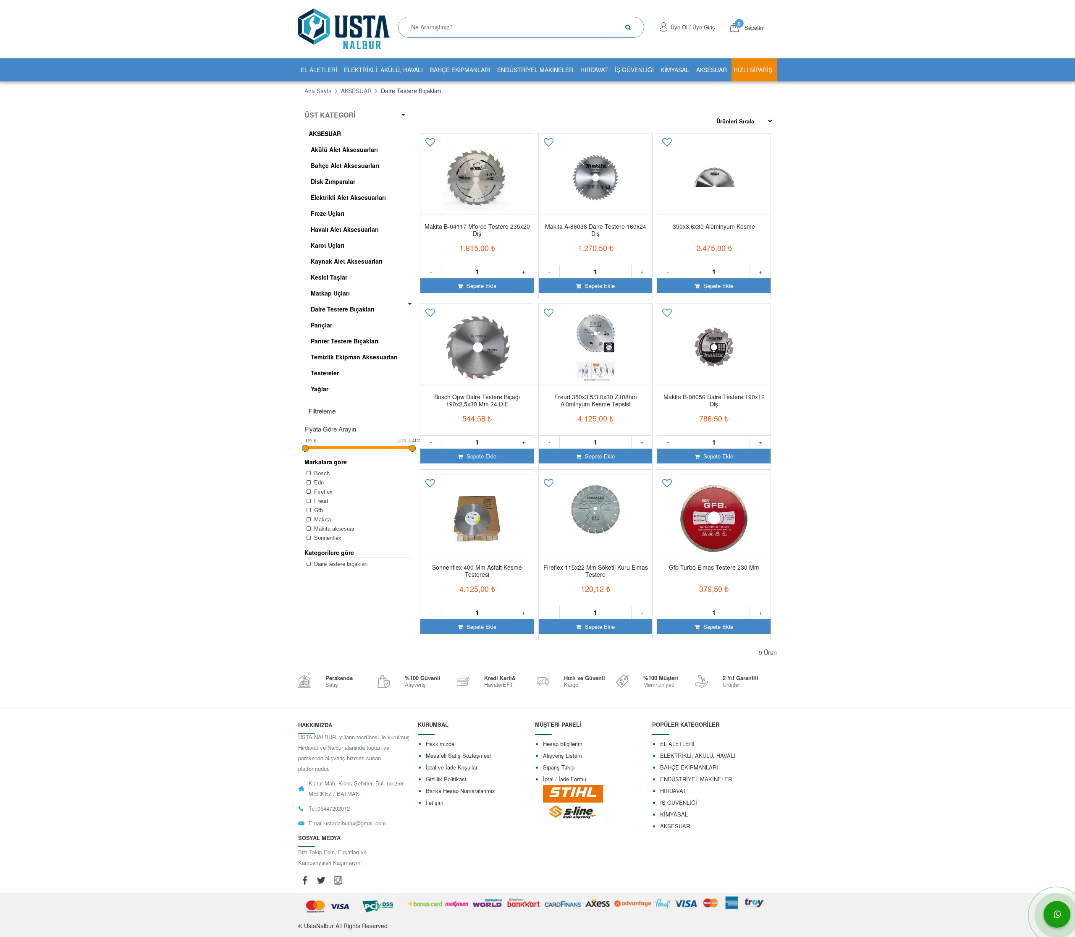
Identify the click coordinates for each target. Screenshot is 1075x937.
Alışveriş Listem (562, 755)
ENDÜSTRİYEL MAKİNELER (535, 69)
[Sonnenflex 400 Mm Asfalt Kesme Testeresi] (477, 518)
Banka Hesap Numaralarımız (460, 791)
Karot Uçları (327, 245)
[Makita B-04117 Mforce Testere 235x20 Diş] (477, 178)
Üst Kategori (329, 115)
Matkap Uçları (330, 293)
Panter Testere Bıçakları (344, 341)
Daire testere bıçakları (340, 564)
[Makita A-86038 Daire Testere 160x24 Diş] (595, 178)
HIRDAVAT (594, 69)
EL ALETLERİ (319, 69)
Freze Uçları (327, 213)
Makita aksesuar (333, 529)
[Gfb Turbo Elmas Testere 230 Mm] (713, 518)
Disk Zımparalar (333, 181)
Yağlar (319, 389)
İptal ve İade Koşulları (452, 767)
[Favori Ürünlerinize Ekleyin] (431, 145)
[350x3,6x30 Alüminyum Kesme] (713, 178)
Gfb (317, 510)
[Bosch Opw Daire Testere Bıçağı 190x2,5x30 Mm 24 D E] (477, 348)
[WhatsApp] (1057, 914)
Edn (318, 482)
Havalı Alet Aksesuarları (345, 229)
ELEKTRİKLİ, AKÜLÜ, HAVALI (383, 69)
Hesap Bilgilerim (562, 744)
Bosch (321, 473)
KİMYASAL (675, 69)
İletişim (434, 802)
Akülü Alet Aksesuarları (344, 149)
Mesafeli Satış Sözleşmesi (458, 755)
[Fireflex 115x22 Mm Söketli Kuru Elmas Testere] (595, 518)
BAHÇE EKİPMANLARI (460, 69)
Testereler (325, 373)
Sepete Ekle (480, 286)
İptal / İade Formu (564, 779)
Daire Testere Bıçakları (343, 309)
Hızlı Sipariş (753, 69)
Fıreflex (322, 492)
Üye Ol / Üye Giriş (693, 27)
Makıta (321, 519)
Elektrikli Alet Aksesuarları (348, 197)
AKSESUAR (711, 69)
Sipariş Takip (558, 767)
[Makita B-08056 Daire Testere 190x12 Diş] (713, 348)
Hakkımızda (440, 744)
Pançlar (321, 325)
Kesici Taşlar (329, 277)
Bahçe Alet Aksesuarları (345, 165)
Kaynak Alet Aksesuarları (347, 261)
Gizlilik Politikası (446, 779)
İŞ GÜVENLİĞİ (634, 69)
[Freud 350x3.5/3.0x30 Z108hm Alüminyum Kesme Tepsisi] (595, 348)
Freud (320, 501)
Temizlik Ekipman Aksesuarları (354, 357)
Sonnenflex (326, 538)
